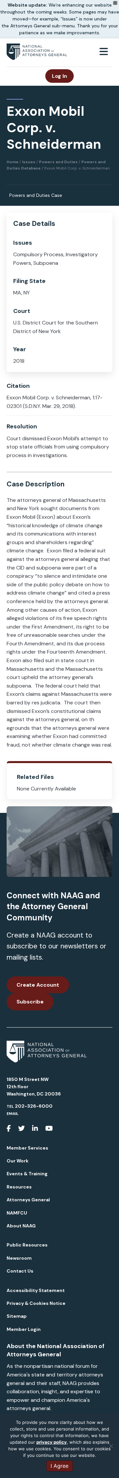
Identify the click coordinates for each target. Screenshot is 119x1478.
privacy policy (51, 1442)
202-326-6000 (34, 1106)
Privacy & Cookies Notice (36, 1303)
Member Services (27, 1148)
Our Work (17, 1161)
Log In (59, 76)
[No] (110, 1446)
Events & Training (27, 1174)
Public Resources (27, 1245)
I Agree (59, 1466)
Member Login (24, 1329)
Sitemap (17, 1316)
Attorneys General (28, 1200)
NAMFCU (17, 1213)
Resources (19, 1187)
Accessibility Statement (36, 1290)
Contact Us (20, 1271)
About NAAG (21, 1226)
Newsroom (19, 1258)
